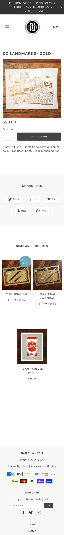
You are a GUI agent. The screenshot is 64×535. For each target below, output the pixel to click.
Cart (55, 27)
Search (32, 530)
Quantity (8, 129)
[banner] (32, 27)
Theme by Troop (18, 466)
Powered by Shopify (43, 466)
